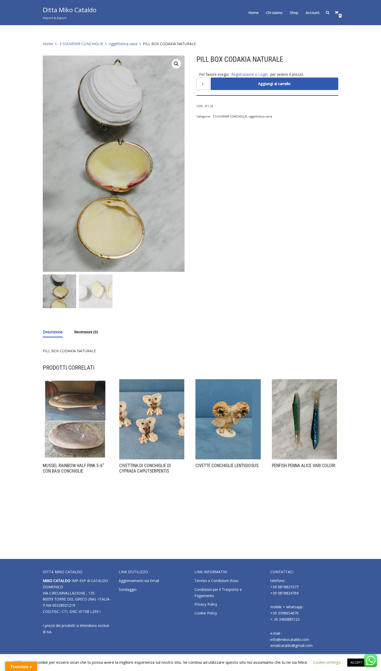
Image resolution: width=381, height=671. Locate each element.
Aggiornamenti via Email (139, 580)
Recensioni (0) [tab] (86, 331)
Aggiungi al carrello (274, 83)
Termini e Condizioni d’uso (216, 580)
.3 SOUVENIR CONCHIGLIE (81, 43)
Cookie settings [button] (327, 662)
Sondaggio (128, 589)
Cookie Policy (205, 613)
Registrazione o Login (249, 74)
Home (253, 12)
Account (313, 12)
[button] (176, 63)
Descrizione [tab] (53, 331)
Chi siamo (274, 12)
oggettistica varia (123, 43)
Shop (294, 12)
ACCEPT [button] (356, 662)
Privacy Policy (205, 604)
